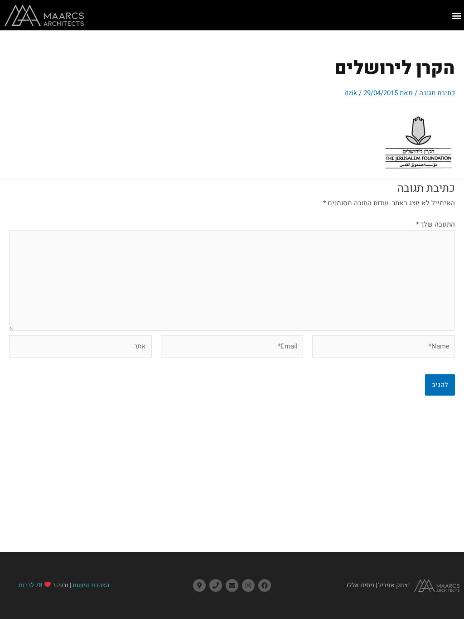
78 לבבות (31, 585)
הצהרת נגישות (90, 585)
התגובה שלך (435, 224)
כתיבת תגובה (437, 93)
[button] (456, 15)
